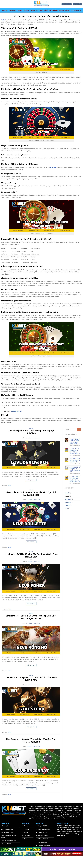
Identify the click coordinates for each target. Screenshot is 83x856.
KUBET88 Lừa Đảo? (64, 10)
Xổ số (46, 10)
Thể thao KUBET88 (16, 411)
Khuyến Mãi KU (53, 10)
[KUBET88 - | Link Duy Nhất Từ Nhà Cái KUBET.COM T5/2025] (41, 4)
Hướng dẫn (12, 10)
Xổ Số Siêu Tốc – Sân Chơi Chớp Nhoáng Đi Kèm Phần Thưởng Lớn (75, 479)
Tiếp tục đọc (31, 480)
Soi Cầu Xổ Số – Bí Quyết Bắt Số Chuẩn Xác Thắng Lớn (75, 469)
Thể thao (26, 10)
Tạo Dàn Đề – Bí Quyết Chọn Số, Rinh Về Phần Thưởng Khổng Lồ (75, 451)
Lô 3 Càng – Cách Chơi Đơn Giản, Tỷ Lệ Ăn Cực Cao (75, 460)
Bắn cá (33, 10)
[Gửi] (79, 429)
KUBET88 (4, 10)
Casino (20, 10)
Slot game (39, 10)
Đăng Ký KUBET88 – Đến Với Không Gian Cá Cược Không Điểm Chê (75, 441)
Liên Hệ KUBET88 (76, 10)
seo (39, 438)
